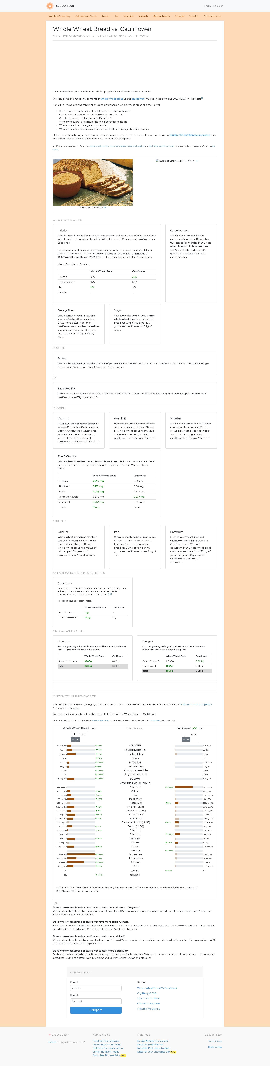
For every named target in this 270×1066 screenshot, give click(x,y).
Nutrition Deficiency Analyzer (153, 1048)
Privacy (218, 1041)
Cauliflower (189, 160)
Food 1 (74, 982)
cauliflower (138, 98)
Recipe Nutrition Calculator (152, 1041)
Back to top (215, 1047)
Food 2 (74, 995)
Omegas (179, 16)
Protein (105, 16)
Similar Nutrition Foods (106, 1051)
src (105, 208)
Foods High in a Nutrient (107, 1044)
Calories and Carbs (85, 16)
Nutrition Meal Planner (150, 1044)
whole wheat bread (112, 98)
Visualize (194, 16)
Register (218, 6)
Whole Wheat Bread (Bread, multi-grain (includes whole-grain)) (117, 146)
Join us (52, 1042)
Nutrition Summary (59, 16)
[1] (202, 98)
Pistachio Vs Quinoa (148, 1008)
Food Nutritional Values (106, 1041)
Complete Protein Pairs (109, 1055)
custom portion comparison (196, 704)
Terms (211, 1041)
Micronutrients (161, 16)
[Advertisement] (135, 66)
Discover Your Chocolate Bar (156, 1051)
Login (207, 6)
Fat (117, 16)
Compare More (213, 16)
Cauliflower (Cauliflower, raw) (161, 146)
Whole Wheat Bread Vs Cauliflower (157, 988)
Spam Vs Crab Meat (148, 998)
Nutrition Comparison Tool (108, 1048)
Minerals (143, 16)
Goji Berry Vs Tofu (147, 993)
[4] (109, 594)
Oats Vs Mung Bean (148, 1003)
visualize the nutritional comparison (190, 135)
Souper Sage (64, 5)
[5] (111, 594)
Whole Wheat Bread (91, 207)
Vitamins (128, 16)
